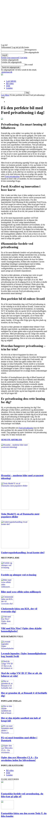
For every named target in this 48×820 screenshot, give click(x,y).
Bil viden (10, 83)
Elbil (8, 86)
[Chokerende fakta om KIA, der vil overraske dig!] (7, 604)
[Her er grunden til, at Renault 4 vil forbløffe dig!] (7, 688)
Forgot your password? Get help (14, 58)
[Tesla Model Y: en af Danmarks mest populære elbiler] (15, 509)
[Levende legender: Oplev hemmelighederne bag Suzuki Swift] (7, 648)
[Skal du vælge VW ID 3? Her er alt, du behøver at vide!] (7, 668)
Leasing (9, 88)
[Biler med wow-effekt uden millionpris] (7, 587)
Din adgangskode (32, 52)
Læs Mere (5, 95)
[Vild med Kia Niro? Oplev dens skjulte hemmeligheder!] (7, 623)
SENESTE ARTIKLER (11, 440)
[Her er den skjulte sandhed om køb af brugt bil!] (7, 713)
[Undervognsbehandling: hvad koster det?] (15, 547)
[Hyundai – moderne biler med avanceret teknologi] (15, 470)
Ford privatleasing (12, 176)
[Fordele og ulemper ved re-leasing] (7, 570)
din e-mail (29, 64)
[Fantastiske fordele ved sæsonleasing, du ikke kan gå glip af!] (7, 789)
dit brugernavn (30, 50)
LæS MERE (11, 81)
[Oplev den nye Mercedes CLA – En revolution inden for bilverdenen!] (7, 752)
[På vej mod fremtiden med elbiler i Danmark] (7, 733)
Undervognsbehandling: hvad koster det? (23, 552)
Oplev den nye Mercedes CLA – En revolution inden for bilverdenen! (19, 759)
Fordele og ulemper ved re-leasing (18, 574)
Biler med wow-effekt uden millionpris (21, 591)
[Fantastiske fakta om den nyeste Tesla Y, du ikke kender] (7, 808)
